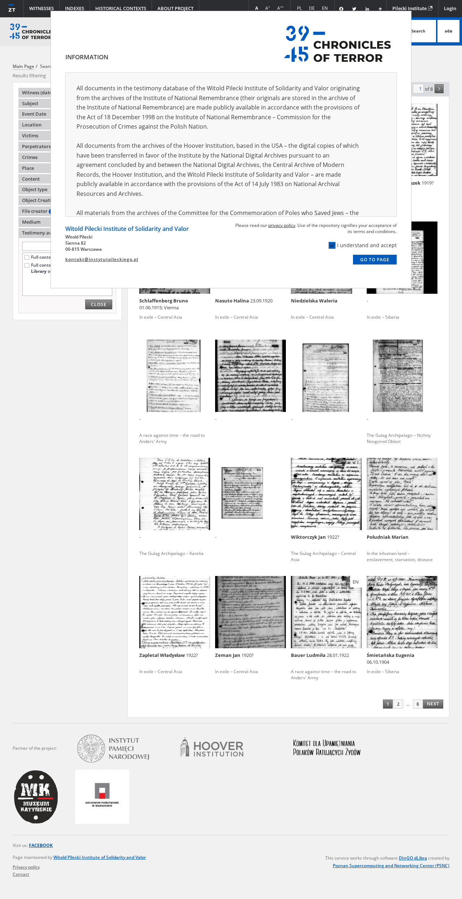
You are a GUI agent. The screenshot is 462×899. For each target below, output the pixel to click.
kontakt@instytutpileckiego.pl (101, 259)
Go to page (374, 260)
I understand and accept (367, 245)
